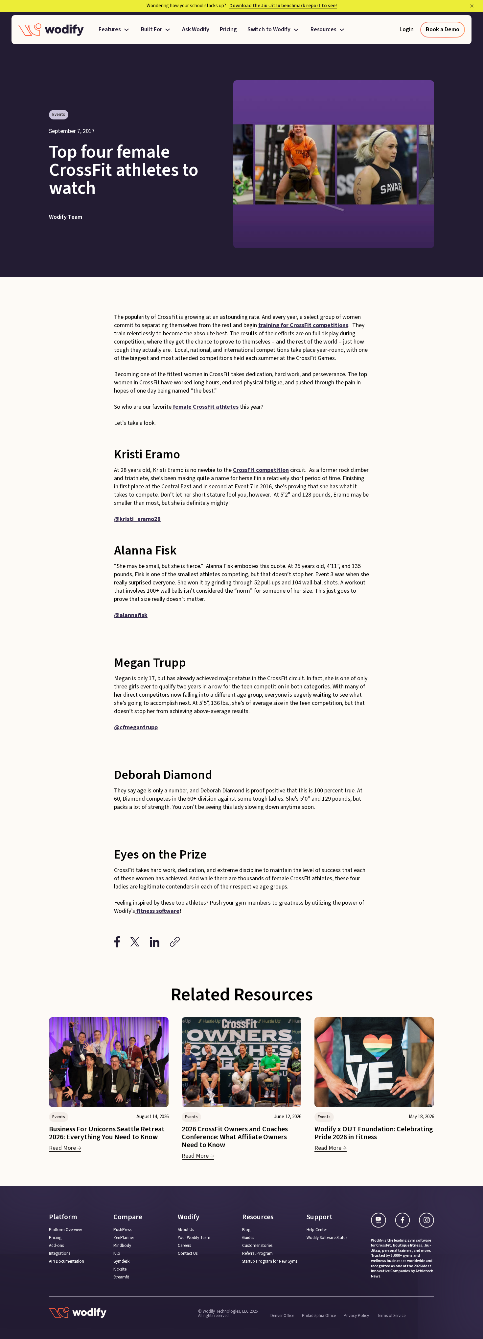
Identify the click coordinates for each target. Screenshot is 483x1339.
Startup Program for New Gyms (269, 1261)
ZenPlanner (123, 1238)
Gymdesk (121, 1261)
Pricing (228, 30)
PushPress (122, 1230)
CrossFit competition (261, 470)
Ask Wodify (195, 30)
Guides (248, 1238)
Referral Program (257, 1253)
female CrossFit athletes (205, 407)
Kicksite (119, 1269)
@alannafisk (131, 615)
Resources (323, 30)
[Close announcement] (471, 6)
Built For (151, 30)
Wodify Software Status (327, 1238)
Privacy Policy (356, 1315)
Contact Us (187, 1253)
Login (407, 29)
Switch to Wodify (268, 30)
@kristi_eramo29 (137, 519)
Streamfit (121, 1277)
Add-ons (56, 1246)
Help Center (317, 1230)
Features (110, 30)
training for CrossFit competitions (303, 325)
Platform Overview (65, 1230)
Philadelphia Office (319, 1315)
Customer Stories (257, 1246)
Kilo (116, 1253)
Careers (184, 1246)
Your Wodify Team (194, 1238)
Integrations (59, 1253)
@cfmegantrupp (136, 727)
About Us (186, 1230)
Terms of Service (391, 1315)
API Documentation (66, 1261)
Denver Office (282, 1315)
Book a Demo (442, 29)
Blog (246, 1230)
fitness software (157, 911)
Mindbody (122, 1246)
